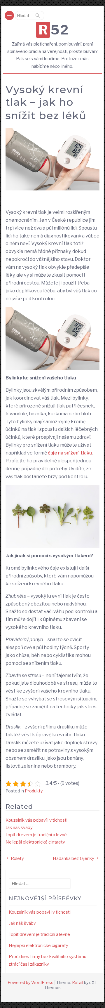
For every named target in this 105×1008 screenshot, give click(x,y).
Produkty (34, 790)
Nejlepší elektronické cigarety (35, 842)
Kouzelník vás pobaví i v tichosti (36, 820)
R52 (53, 30)
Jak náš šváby (19, 827)
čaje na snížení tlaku (70, 453)
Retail (77, 982)
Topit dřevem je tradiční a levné (36, 834)
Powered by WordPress (30, 982)
